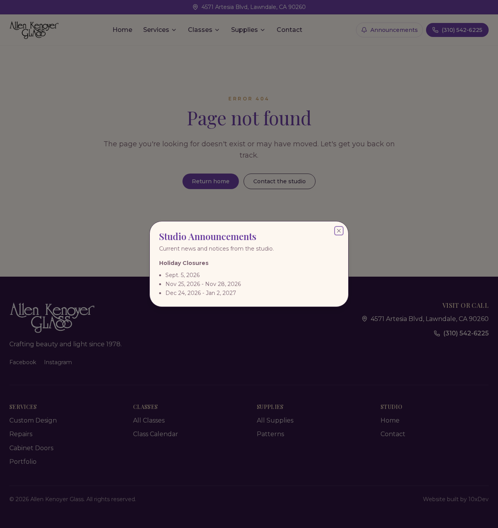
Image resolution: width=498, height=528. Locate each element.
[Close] (339, 231)
